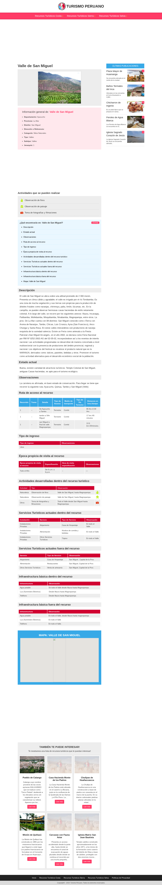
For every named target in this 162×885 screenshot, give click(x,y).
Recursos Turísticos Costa (48, 16)
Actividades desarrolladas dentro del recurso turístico (45, 257)
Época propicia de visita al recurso (37, 252)
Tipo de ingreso (29, 247)
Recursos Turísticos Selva (112, 16)
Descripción (28, 227)
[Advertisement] (81, 37)
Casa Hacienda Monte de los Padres (59, 778)
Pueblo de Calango (32, 777)
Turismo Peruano (85, 6)
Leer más (32, 807)
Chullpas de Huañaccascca (87, 778)
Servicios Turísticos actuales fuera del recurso (42, 266)
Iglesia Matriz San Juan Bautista (87, 836)
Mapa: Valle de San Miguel (34, 281)
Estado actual (29, 232)
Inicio (34, 878)
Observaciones (29, 237)
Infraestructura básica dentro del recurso (40, 271)
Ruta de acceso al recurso (34, 242)
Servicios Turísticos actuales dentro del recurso (43, 261)
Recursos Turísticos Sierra (80, 16)
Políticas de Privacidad (121, 878)
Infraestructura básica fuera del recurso (39, 276)
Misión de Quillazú (32, 835)
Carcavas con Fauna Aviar (59, 836)
